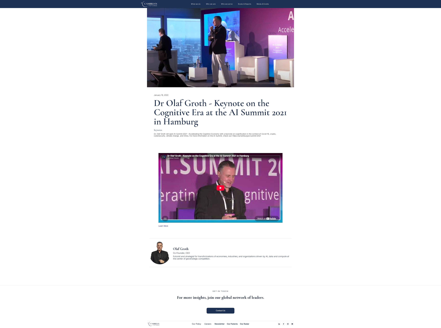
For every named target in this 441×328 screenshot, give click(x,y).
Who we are (211, 4)
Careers (207, 324)
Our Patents (232, 324)
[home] (147, 4)
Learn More (163, 226)
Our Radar (244, 324)
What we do (196, 4)
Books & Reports (244, 4)
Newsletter (220, 324)
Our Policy (196, 324)
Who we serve (227, 4)
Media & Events (263, 4)
